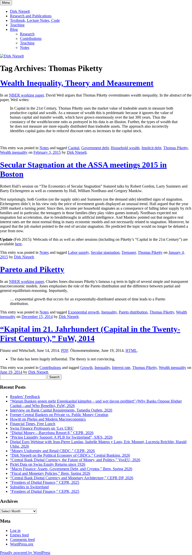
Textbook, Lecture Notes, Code (35, 20)
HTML (131, 350)
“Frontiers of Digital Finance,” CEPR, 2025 (44, 482)
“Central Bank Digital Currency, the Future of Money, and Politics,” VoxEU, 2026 (75, 460)
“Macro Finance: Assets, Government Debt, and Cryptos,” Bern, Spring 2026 (71, 469)
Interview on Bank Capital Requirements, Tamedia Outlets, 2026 (61, 410)
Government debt (95, 148)
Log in (15, 530)
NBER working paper (26, 95)
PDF (64, 350)
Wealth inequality (14, 152)
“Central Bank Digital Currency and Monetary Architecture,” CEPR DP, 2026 (71, 478)
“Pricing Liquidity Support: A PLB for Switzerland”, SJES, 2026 (61, 437)
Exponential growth (83, 312)
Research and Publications (31, 16)
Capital (73, 148)
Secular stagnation (105, 252)
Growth (86, 367)
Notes (24, 47)
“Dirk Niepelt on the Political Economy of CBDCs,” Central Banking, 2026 (70, 455)
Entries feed (19, 535)
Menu (6, 3)
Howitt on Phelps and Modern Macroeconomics (48, 419)
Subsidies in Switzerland (29, 487)
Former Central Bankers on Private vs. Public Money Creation (59, 415)
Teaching (17, 25)
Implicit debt (151, 148)
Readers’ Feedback (25, 396)
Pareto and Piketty (32, 269)
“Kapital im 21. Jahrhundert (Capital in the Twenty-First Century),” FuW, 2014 (90, 334)
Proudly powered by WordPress (25, 552)
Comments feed (22, 539)
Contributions (31, 38)
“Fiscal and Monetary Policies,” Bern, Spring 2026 (50, 473)
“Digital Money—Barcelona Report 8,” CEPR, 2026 (52, 433)
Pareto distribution (133, 312)
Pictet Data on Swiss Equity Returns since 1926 (47, 464)
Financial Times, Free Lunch (32, 424)
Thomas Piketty (175, 148)
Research (27, 34)
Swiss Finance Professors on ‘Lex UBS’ (42, 428)
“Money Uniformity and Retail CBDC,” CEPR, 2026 (52, 451)
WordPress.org (21, 544)
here (18, 244)
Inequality (109, 312)
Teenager (129, 252)
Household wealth (125, 148)
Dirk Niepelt (20, 11)
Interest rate (121, 367)
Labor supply (78, 252)
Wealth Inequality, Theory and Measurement (77, 83)
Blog (14, 29)
